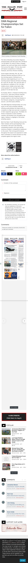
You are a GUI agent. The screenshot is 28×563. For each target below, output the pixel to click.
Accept (23, 560)
